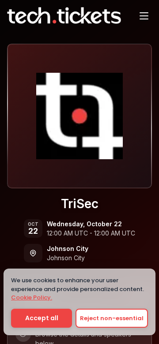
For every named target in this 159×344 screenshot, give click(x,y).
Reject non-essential (112, 318)
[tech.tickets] (64, 15)
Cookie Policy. (31, 297)
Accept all (41, 318)
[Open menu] (144, 15)
